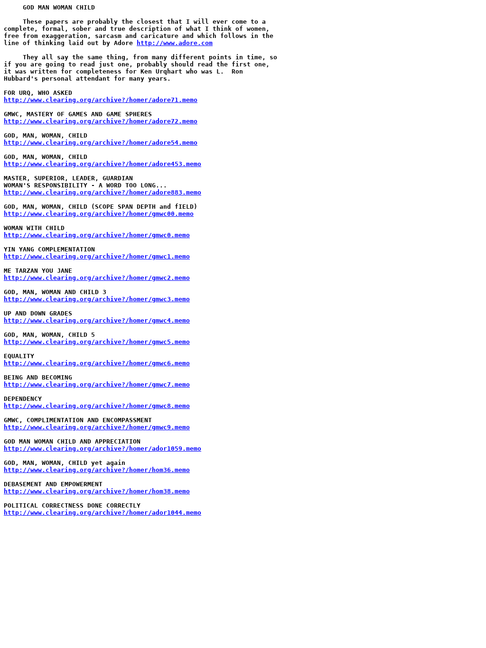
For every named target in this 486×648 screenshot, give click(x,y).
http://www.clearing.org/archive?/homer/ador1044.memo (102, 512)
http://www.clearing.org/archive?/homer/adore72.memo (100, 121)
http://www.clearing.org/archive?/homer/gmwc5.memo (97, 341)
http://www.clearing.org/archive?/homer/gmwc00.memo (99, 213)
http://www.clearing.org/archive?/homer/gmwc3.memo (97, 299)
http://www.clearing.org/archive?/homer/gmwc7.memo (97, 384)
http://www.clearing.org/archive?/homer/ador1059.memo (102, 448)
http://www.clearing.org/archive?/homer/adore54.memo (100, 142)
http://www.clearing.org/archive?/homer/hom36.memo (97, 469)
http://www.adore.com (175, 42)
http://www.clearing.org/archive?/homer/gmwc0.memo (97, 235)
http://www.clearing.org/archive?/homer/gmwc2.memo (97, 277)
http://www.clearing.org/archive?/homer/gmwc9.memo (97, 427)
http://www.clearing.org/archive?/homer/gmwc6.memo (97, 363)
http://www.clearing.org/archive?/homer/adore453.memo (102, 163)
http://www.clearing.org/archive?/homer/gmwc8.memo (97, 405)
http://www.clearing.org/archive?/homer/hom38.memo (97, 491)
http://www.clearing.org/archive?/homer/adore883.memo (102, 192)
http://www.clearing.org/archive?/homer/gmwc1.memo (97, 256)
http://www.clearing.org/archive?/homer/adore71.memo (100, 99)
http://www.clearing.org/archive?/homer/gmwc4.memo (97, 320)
